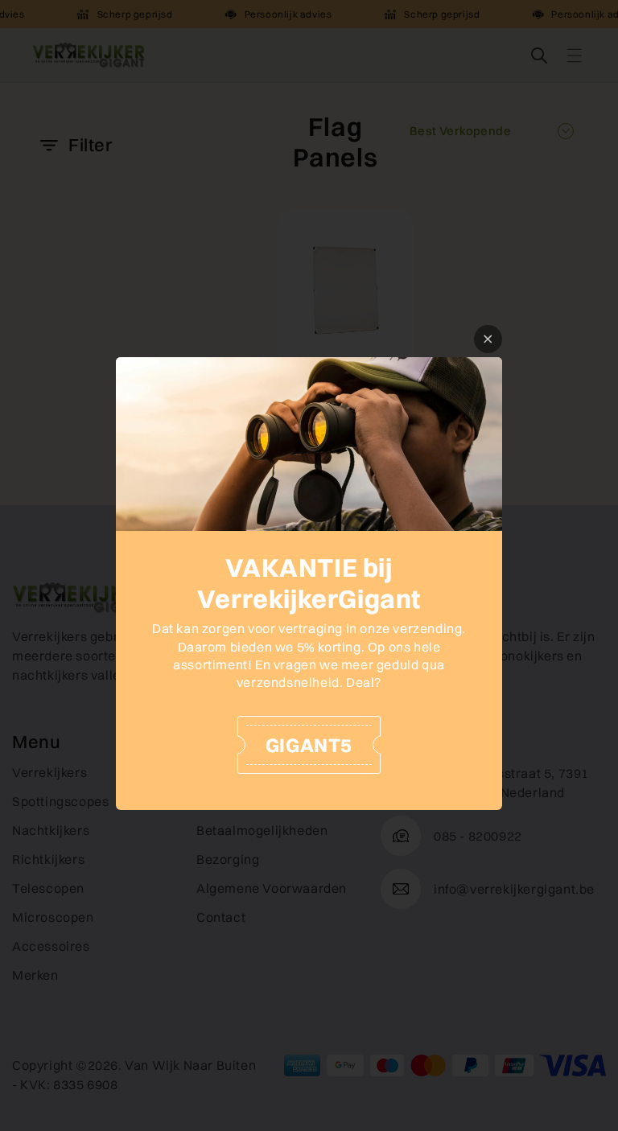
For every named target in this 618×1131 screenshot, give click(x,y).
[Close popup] (488, 339)
